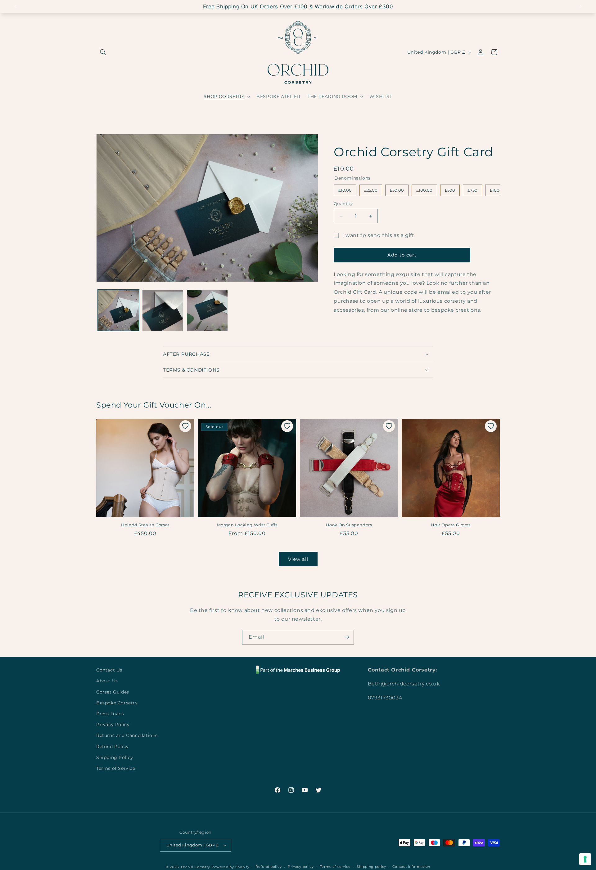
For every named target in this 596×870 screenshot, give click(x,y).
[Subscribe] (347, 637)
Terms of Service (115, 768)
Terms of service (335, 866)
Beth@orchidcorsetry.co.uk (404, 684)
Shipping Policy (114, 757)
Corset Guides (112, 692)
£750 (472, 189)
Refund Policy (112, 746)
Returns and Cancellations (127, 735)
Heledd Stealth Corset (145, 524)
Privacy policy (301, 866)
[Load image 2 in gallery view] (162, 310)
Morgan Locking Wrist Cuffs (247, 524)
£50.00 (397, 189)
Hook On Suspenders (349, 524)
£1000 (496, 189)
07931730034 (385, 698)
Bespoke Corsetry (117, 703)
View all (298, 559)
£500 (450, 189)
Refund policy (268, 866)
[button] (103, 52)
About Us (107, 681)
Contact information (411, 866)
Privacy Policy (112, 724)
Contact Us (109, 670)
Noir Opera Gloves (450, 524)
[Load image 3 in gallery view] (207, 310)
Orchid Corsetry (195, 867)
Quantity (343, 203)
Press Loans (110, 713)
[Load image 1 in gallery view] (118, 310)
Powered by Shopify (230, 867)
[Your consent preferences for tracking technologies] (585, 859)
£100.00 (424, 189)
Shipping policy (371, 866)
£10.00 (345, 189)
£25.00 (371, 189)
